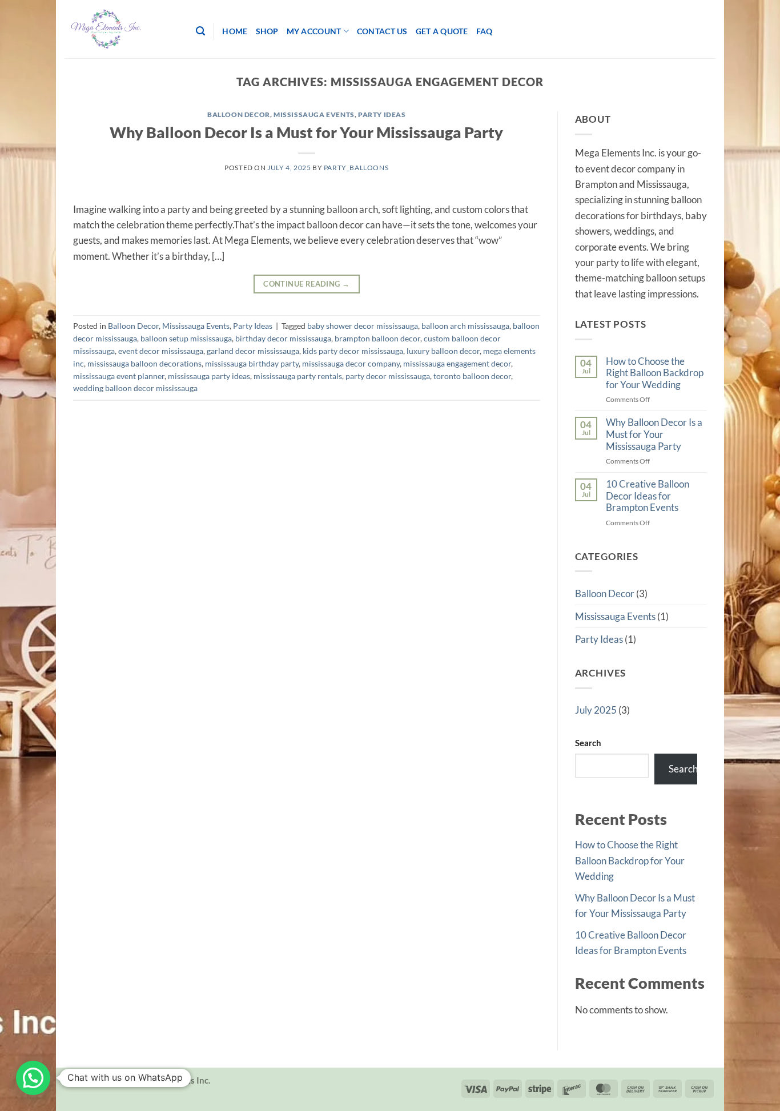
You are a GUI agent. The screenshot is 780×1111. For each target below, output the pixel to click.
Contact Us (382, 31)
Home (234, 31)
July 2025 (596, 710)
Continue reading (306, 283)
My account (314, 31)
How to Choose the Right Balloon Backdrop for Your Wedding (654, 373)
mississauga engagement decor (457, 363)
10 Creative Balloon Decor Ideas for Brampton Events (647, 495)
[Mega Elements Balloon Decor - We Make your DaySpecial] (122, 29)
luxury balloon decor (443, 351)
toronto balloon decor (472, 376)
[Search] (200, 31)
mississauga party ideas (209, 376)
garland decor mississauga (253, 351)
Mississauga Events (314, 114)
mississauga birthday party (252, 363)
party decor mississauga (387, 376)
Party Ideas (382, 114)
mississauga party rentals (298, 376)
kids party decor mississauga (353, 351)
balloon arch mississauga (465, 326)
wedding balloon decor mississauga (135, 388)
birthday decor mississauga (283, 338)
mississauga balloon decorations (144, 363)
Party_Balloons (356, 167)
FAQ (484, 31)
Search (588, 743)
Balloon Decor (238, 114)
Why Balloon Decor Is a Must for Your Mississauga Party (306, 132)
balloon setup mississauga (186, 338)
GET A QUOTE (442, 31)
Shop (267, 31)
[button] (33, 1078)
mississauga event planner (118, 376)
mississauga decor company (351, 363)
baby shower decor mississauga (362, 326)
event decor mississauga (160, 351)
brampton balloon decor (377, 338)
